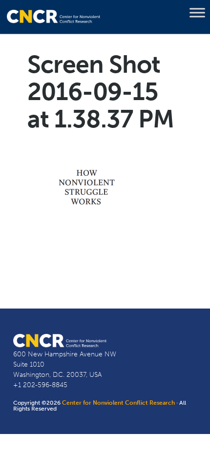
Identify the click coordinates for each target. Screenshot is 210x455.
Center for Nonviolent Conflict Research (118, 402)
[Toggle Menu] (197, 12)
